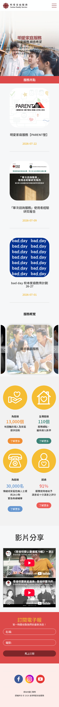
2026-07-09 (29, 220)
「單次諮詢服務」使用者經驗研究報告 (29, 209)
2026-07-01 (29, 294)
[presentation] (4, 349)
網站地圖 (27, 692)
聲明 (34, 692)
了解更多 (15, 441)
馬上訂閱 (29, 653)
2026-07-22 (29, 143)
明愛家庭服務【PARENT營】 (29, 134)
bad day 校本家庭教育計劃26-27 (29, 284)
